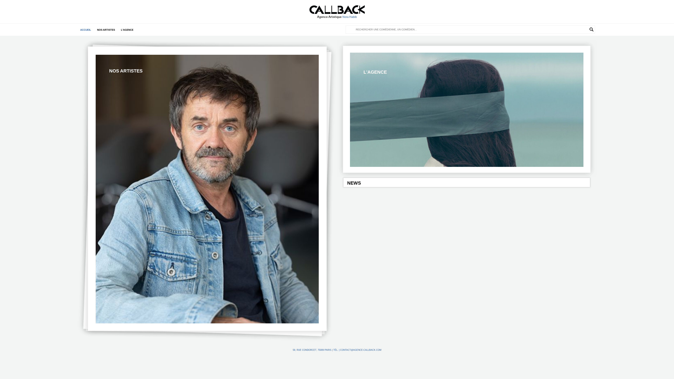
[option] (207, 189)
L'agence (127, 29)
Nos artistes (106, 29)
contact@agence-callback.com (360, 350)
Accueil (85, 29)
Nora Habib (349, 16)
